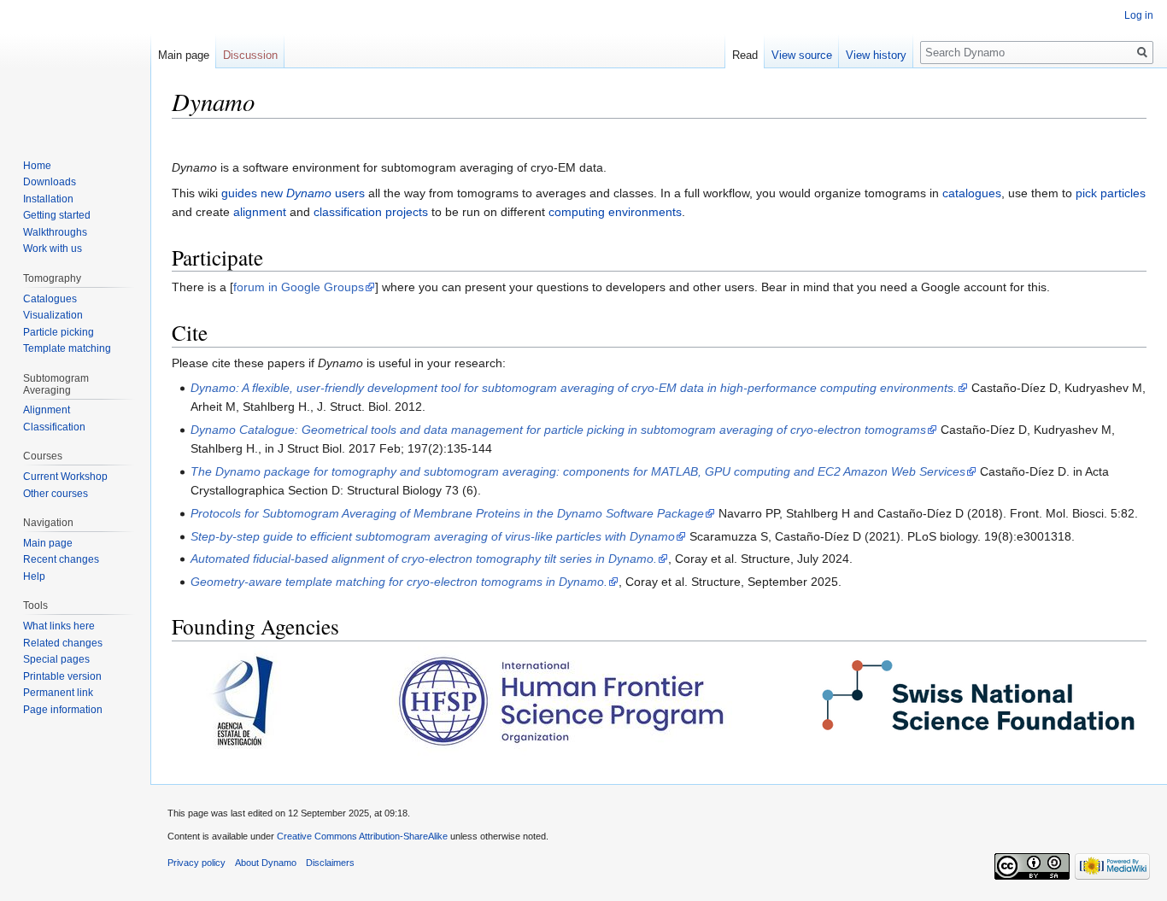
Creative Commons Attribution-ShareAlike (362, 836)
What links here (59, 626)
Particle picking (58, 332)
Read (745, 55)
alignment (259, 212)
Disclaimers (330, 862)
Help (34, 576)
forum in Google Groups (298, 287)
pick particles (1111, 193)
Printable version (62, 676)
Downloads (49, 182)
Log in (1138, 15)
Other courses (55, 494)
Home (37, 166)
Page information (63, 710)
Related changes (63, 643)
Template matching (67, 348)
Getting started (57, 215)
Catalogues (50, 299)
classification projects (371, 212)
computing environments (615, 212)
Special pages (56, 659)
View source (801, 55)
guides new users (293, 193)
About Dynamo (265, 862)
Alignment (46, 410)
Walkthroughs (55, 232)
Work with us (52, 249)
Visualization (53, 315)
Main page (183, 55)
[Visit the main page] (75, 68)
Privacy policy (196, 862)
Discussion (250, 55)
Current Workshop (65, 477)
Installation (48, 199)
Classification (54, 427)
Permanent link (58, 693)
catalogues (971, 193)
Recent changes (61, 559)
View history (876, 55)
